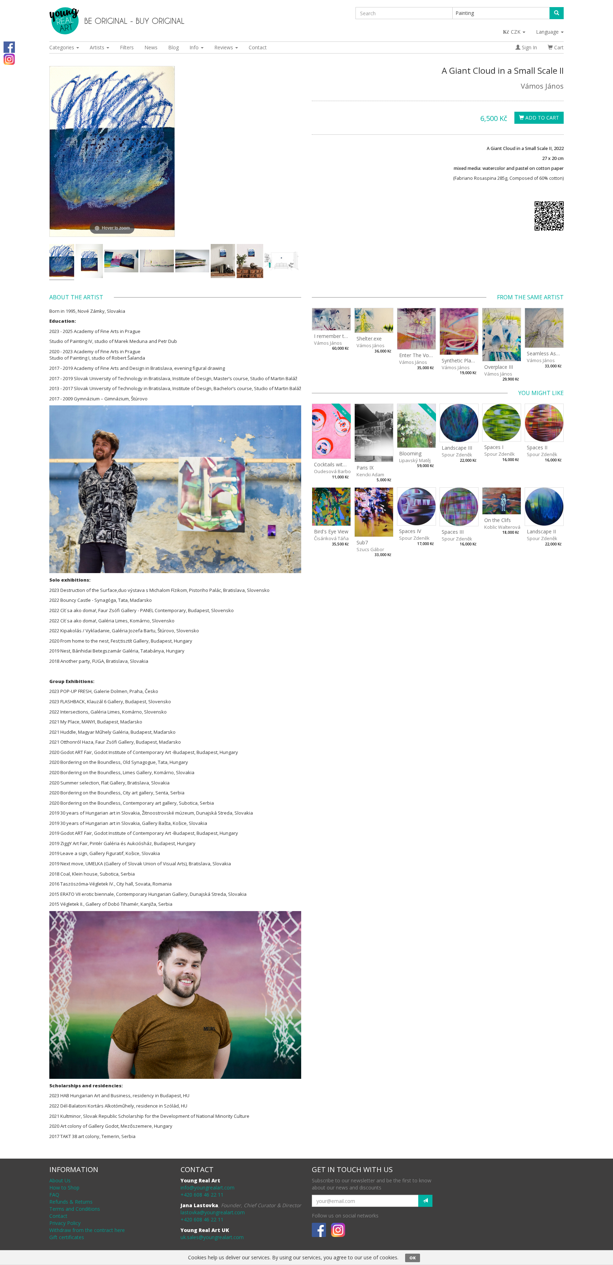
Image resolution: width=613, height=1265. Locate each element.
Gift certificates (66, 1237)
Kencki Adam (370, 474)
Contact (258, 47)
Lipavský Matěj (415, 460)
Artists (98, 47)
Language (548, 31)
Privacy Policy (65, 1223)
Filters (127, 47)
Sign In (528, 47)
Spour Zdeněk (457, 454)
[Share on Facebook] (9, 46)
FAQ (54, 1194)
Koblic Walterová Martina (511, 527)
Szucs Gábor (370, 549)
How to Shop (64, 1187)
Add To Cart (541, 117)
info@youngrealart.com (207, 1187)
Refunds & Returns (71, 1201)
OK (412, 1257)
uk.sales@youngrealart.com (212, 1237)
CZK (516, 31)
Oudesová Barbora (334, 471)
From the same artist (530, 297)
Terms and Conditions (74, 1208)
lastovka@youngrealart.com (213, 1212)
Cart (558, 47)
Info (194, 47)
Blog (173, 47)
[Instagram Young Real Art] (9, 58)
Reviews (224, 47)
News (151, 47)
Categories (62, 47)
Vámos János (542, 86)
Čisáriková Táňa (331, 538)
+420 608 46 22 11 (202, 1194)
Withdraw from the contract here (87, 1230)
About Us (60, 1180)
